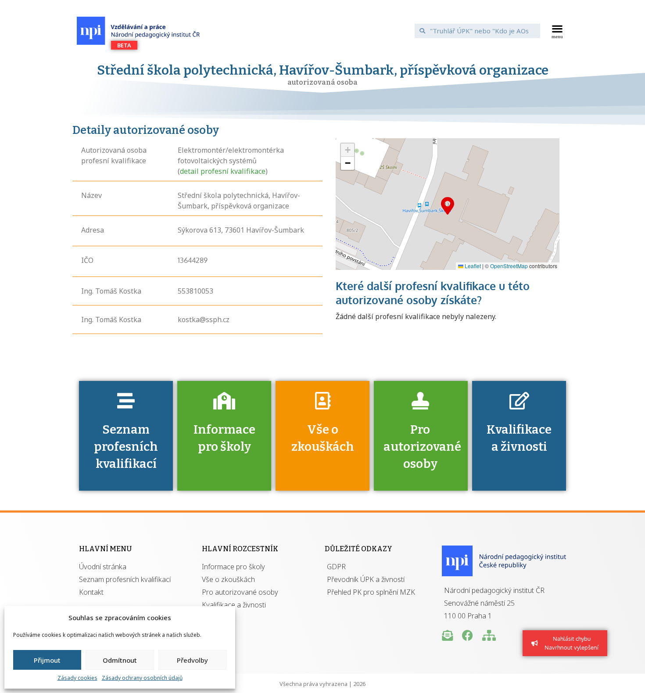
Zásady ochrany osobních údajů (142, 678)
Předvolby (192, 660)
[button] (557, 31)
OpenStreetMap (509, 265)
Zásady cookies (77, 678)
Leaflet (472, 265)
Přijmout (47, 660)
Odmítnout (120, 660)
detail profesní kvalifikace (222, 171)
